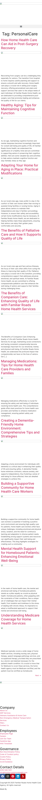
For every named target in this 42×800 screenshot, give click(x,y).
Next (38, 675)
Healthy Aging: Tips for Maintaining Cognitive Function (18, 109)
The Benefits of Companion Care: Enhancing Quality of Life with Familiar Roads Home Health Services (20, 301)
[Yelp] (22, 776)
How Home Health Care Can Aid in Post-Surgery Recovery (19, 44)
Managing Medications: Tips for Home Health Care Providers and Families (19, 367)
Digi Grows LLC (13, 789)
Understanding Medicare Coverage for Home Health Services (20, 619)
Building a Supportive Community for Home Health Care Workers (17, 487)
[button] (21, 26)
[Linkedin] (17, 776)
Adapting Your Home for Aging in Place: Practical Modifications (19, 169)
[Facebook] (2, 776)
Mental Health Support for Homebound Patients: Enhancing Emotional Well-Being (20, 555)
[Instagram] (7, 776)
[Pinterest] (12, 776)
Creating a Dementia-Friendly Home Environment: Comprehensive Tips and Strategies (20, 428)
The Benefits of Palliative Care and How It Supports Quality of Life (21, 234)
